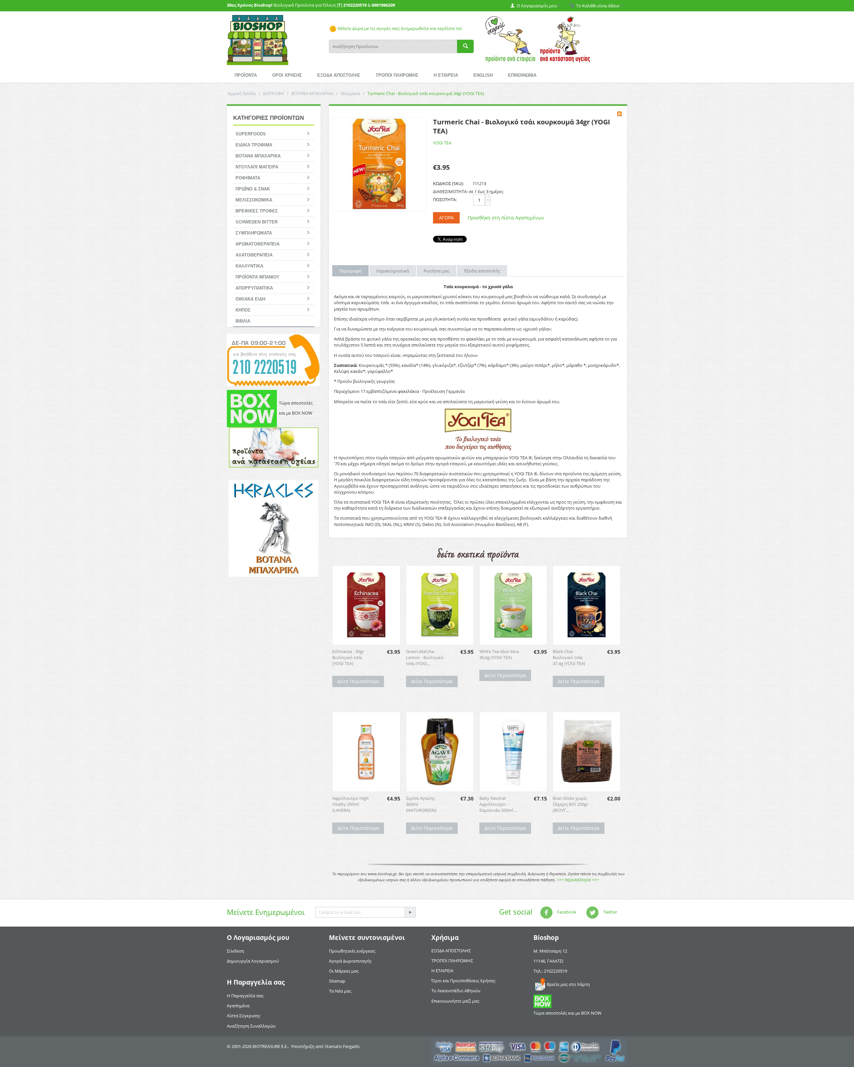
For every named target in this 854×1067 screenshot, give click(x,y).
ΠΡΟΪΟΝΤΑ (246, 75)
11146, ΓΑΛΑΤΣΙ (548, 961)
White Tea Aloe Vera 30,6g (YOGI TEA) (499, 654)
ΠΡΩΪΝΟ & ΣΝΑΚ (253, 188)
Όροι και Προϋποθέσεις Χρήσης (463, 981)
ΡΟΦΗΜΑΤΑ (248, 177)
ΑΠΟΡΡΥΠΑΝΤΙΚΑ (254, 288)
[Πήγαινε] (410, 912)
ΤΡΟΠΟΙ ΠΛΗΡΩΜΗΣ (397, 75)
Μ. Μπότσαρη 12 (550, 951)
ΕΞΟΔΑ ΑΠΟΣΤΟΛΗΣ (338, 75)
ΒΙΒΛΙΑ (243, 321)
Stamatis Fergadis (342, 1046)
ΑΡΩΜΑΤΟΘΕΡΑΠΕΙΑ (258, 243)
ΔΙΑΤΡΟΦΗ (273, 93)
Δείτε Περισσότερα (358, 681)
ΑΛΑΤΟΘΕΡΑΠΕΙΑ (254, 254)
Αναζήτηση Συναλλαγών (251, 1026)
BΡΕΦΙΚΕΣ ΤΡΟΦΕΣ (257, 210)
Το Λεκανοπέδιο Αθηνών (455, 991)
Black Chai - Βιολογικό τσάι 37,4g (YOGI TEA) (569, 657)
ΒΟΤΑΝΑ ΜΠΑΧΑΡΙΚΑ (312, 93)
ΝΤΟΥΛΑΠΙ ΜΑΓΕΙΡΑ (257, 166)
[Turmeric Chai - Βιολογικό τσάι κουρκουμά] (379, 164)
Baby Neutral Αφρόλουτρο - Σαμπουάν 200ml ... (498, 804)
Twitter (609, 912)
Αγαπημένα (238, 1006)
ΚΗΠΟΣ (243, 310)
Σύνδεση (235, 951)
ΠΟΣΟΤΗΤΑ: (445, 199)
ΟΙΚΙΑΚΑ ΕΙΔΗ (250, 299)
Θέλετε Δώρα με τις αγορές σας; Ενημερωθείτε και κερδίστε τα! (399, 28)
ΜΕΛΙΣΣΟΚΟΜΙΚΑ (254, 199)
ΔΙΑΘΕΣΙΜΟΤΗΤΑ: (450, 191)
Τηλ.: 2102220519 (550, 971)
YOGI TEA (442, 143)
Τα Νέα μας (340, 991)
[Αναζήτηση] (465, 46)
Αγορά (446, 217)
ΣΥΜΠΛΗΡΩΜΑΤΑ (254, 232)
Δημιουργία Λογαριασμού (253, 961)
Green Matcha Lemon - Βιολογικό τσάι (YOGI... (425, 657)
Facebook (566, 912)
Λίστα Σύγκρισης (243, 1016)
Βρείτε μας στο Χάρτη (568, 984)
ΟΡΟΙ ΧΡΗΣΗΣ (287, 75)
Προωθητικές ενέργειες (352, 951)
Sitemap (337, 981)
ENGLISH (483, 75)
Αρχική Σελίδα (242, 93)
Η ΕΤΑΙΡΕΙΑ (446, 75)
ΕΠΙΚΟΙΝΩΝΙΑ (522, 75)
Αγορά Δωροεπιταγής (350, 961)
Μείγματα (350, 93)
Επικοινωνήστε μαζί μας (455, 1001)
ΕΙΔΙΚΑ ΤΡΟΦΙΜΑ (254, 144)
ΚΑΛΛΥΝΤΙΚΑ (249, 266)
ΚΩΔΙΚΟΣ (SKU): (448, 183)
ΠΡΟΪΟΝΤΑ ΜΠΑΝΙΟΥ (258, 277)
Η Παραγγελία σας (245, 996)
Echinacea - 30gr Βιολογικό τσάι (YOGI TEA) (348, 657)
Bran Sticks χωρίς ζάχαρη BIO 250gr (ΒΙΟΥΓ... (570, 804)
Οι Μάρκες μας (344, 971)
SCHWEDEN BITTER (257, 221)
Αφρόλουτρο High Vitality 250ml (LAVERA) (350, 804)
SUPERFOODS (251, 133)
